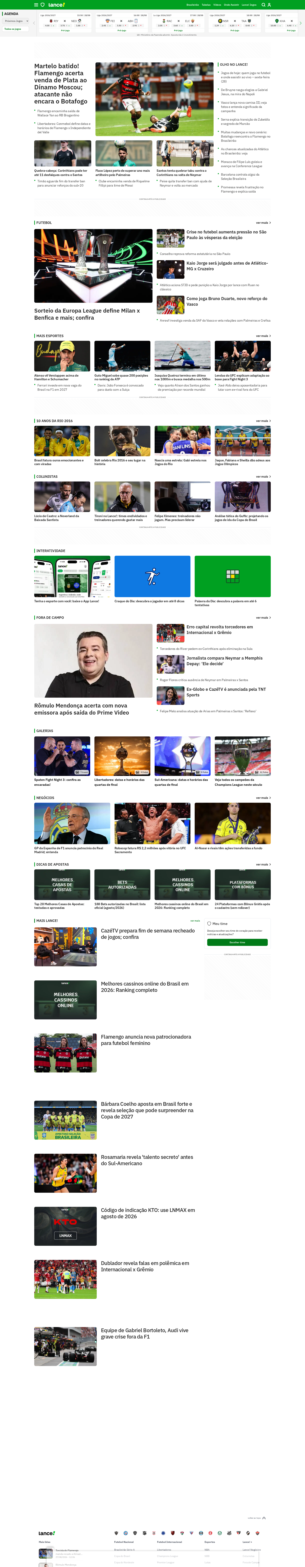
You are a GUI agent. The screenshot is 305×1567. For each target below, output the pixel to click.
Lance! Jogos (249, 4)
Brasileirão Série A (124, 1549)
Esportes (210, 1542)
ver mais (262, 335)
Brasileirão (193, 4)
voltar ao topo (254, 1518)
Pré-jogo (65, 30)
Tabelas (206, 4)
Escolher (237, 942)
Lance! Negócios (252, 1549)
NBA (207, 1549)
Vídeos (217, 4)
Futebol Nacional (124, 1542)
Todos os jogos (12, 29)
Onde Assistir (231, 4)
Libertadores (164, 1549)
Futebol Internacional (169, 1542)
